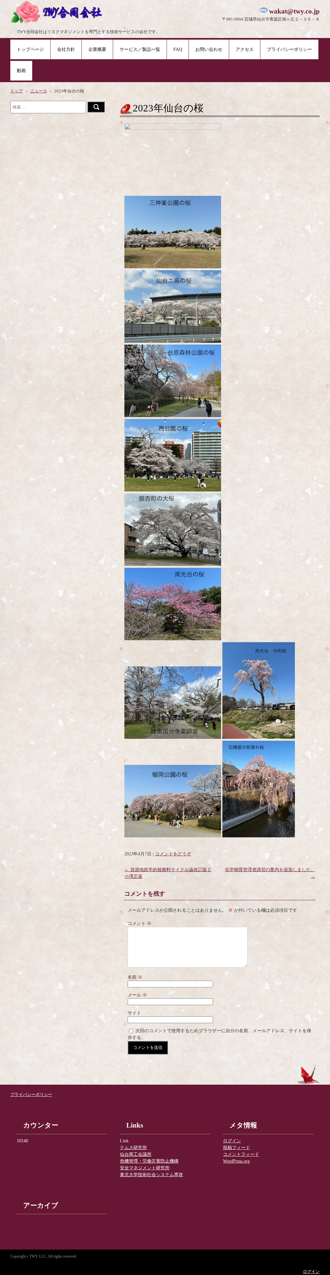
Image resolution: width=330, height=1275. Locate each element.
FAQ (177, 49)
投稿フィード (236, 1147)
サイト (134, 1013)
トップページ (30, 49)
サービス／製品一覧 (140, 49)
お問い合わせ (208, 49)
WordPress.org (236, 1161)
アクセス (245, 49)
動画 (21, 70)
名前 (135, 977)
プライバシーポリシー (289, 49)
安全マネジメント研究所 (145, 1168)
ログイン (232, 1140)
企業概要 (97, 49)
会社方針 (66, 49)
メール (137, 995)
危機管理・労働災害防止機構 (149, 1161)
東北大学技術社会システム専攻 (151, 1174)
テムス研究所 (133, 1147)
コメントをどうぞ (173, 854)
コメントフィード (241, 1154)
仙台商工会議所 (135, 1154)
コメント (139, 923)
